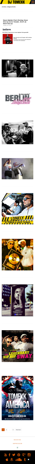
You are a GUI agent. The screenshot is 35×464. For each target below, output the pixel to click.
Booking (17, 439)
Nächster (18, 429)
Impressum (17, 443)
